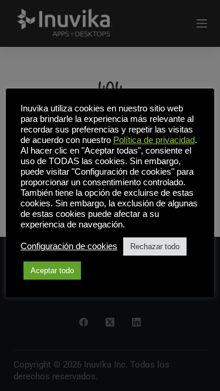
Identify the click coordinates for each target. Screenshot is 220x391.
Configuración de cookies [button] (69, 246)
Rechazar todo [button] (155, 246)
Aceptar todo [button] (52, 270)
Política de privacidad (154, 140)
